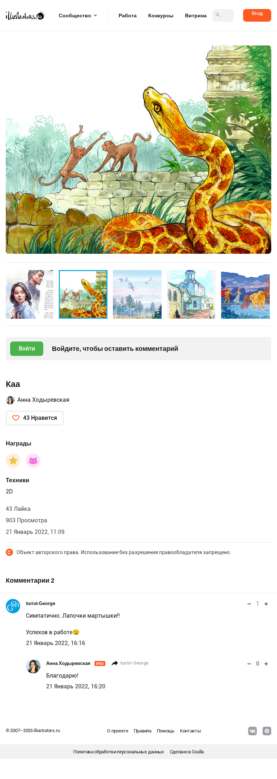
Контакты (190, 731)
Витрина (196, 15)
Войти (27, 348)
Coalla (198, 751)
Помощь (166, 731)
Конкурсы (160, 15)
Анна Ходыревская (43, 399)
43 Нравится (40, 417)
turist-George (40, 603)
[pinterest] (267, 731)
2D (9, 491)
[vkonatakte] (252, 731)
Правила (142, 731)
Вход (257, 13)
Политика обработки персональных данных (118, 751)
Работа (128, 15)
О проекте (117, 731)
